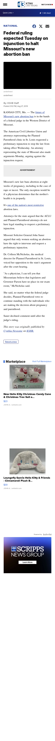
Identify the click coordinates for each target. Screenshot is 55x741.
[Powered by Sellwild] (47, 534)
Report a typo (11, 342)
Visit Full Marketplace (41, 361)
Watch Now (46, 4)
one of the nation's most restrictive (25, 205)
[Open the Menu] (5, 4)
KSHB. (30, 330)
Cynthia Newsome (13, 330)
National (11, 25)
